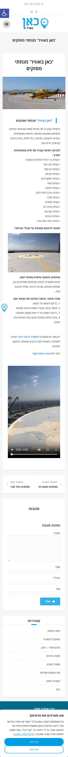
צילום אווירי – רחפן (50, 647)
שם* (57, 567)
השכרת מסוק (53, 681)
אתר (58, 589)
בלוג (58, 689)
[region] (34, 733)
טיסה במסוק (53, 631)
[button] (4, 13)
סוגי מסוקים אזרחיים (50, 672)
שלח (48, 601)
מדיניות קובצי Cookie (23, 734)
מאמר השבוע (53, 664)
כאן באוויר (44, 120)
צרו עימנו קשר (40, 353)
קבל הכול (34, 741)
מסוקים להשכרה (51, 639)
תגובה (57, 533)
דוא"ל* (56, 578)
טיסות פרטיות (53, 656)
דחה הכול (34, 749)
